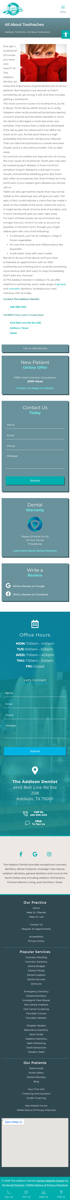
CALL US (9, 1197)
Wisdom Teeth (36, 1052)
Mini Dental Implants (36, 1004)
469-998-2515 (18, 306)
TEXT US (26, 1197)
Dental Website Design (51, 1180)
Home (36, 908)
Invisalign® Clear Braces (36, 1000)
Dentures (36, 983)
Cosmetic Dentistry (36, 961)
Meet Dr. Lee (36, 916)
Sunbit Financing (36, 1098)
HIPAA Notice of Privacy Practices (36, 1110)
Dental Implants (36, 974)
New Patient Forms (36, 1105)
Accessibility (36, 936)
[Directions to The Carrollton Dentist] (35, 770)
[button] (63, 7)
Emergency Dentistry (36, 991)
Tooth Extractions (36, 1047)
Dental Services (36, 979)
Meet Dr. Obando (36, 912)
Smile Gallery (36, 1072)
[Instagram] (49, 854)
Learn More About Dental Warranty (35, 550)
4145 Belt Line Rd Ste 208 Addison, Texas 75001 (25, 328)
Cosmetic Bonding (36, 957)
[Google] (35, 854)
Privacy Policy (36, 941)
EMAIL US (43, 1197)
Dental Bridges (36, 966)
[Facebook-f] (21, 854)
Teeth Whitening (36, 1043)
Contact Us (36, 924)
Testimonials (36, 1068)
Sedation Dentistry (36, 1038)
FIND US (61, 1197)
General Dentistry (36, 995)
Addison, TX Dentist (15, 32)
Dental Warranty (36, 1077)
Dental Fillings (36, 970)
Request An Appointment (36, 928)
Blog (36, 1081)
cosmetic (14, 288)
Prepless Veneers (36, 1025)
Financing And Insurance (36, 1093)
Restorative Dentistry (36, 1029)
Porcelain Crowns (36, 1013)
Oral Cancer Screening (36, 1009)
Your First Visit (36, 1089)
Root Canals (36, 1034)
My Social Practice (13, 1185)
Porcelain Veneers (36, 1017)
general (61, 284)
